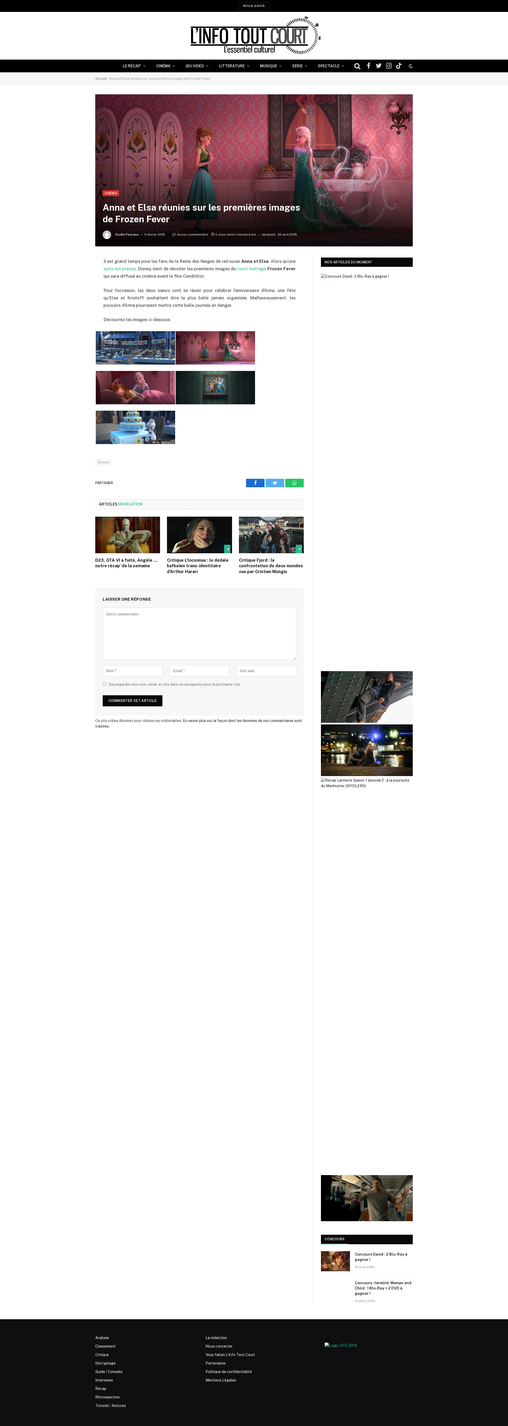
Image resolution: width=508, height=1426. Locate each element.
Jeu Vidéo (194, 66)
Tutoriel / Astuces (110, 1405)
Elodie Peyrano (127, 234)
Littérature (232, 66)
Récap (100, 1389)
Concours (334, 1239)
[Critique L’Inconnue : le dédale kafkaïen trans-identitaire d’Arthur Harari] (199, 535)
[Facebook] (76, 275)
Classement (105, 1346)
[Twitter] (76, 288)
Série (297, 66)
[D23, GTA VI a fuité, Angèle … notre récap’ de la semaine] (127, 535)
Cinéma (163, 66)
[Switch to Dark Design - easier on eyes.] (410, 66)
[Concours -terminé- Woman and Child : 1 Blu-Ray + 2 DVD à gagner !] (335, 1290)
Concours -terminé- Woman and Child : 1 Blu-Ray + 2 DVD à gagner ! (383, 1288)
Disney (103, 462)
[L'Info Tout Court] (254, 36)
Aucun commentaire (192, 234)
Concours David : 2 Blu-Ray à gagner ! (381, 1257)
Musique (268, 66)
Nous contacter (219, 1346)
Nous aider (254, 5)
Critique (102, 1355)
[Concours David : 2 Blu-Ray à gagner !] (335, 1261)
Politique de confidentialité (229, 1372)
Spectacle (328, 66)
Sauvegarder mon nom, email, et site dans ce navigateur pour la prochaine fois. (174, 684)
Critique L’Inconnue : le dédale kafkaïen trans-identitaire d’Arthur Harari (198, 566)
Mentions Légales (221, 1380)
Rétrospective (107, 1397)
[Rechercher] (357, 66)
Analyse (102, 1338)
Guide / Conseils (109, 1372)
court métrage (251, 268)
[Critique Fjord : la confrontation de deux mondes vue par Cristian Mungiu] (271, 535)
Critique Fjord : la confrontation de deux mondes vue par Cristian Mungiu (271, 566)
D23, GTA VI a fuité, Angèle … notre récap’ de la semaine (126, 563)
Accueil (101, 79)
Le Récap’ (132, 66)
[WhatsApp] (76, 302)
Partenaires (216, 1363)
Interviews (104, 1380)
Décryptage (105, 1363)
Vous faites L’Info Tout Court (230, 1355)
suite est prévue (119, 268)
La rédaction (216, 1338)
